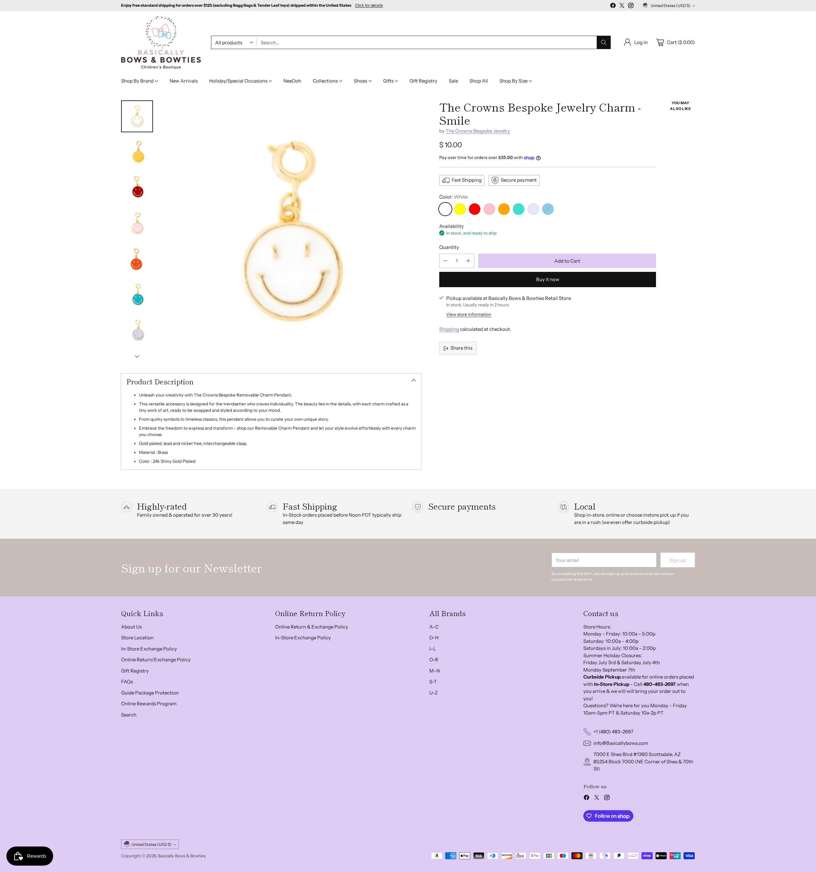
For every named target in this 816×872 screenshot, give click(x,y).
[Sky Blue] (548, 209)
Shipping (449, 329)
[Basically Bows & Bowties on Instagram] (631, 6)
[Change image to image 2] (137, 152)
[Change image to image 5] (137, 259)
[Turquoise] (519, 209)
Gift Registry (135, 671)
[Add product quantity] (468, 261)
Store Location (137, 638)
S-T (433, 682)
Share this (461, 348)
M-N (434, 671)
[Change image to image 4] (137, 223)
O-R (433, 660)
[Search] (604, 42)
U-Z (433, 693)
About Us (131, 627)
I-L (432, 649)
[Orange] (504, 209)
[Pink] (489, 209)
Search (128, 715)
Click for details (369, 5)
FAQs (127, 682)
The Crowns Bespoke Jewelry (478, 131)
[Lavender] (533, 209)
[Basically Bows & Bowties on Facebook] (613, 6)
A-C (434, 627)
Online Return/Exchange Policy (156, 660)
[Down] (137, 356)
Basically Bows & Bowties (182, 855)
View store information (468, 314)
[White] (445, 209)
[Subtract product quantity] (445, 261)
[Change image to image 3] (137, 188)
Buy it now (547, 279)
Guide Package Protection (150, 693)
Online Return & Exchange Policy (311, 627)
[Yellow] (460, 209)
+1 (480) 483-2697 (613, 732)
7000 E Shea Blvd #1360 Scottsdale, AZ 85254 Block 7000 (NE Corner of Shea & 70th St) (643, 761)
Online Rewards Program (149, 704)
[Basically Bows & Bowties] (161, 42)
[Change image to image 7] (137, 330)
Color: (453, 197)
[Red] (475, 209)
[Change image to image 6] (137, 295)
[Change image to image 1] (137, 116)
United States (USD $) (670, 5)
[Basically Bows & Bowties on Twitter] (622, 6)
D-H (434, 638)
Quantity (449, 247)
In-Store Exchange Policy (149, 649)
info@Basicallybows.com (621, 743)
